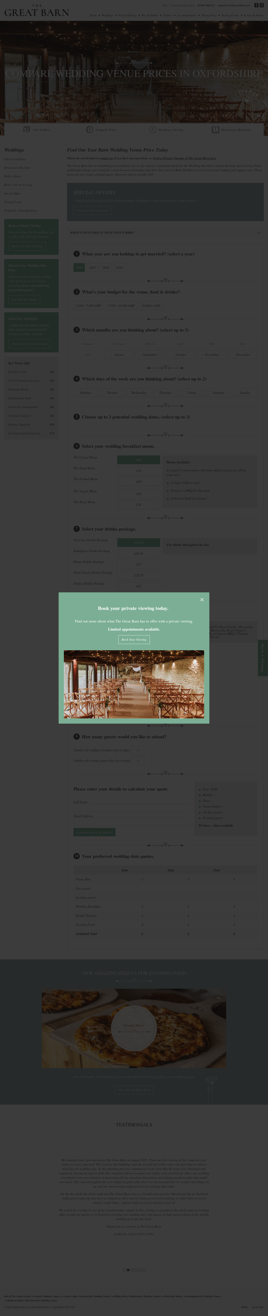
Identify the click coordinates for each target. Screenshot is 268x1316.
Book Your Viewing (134, 639)
